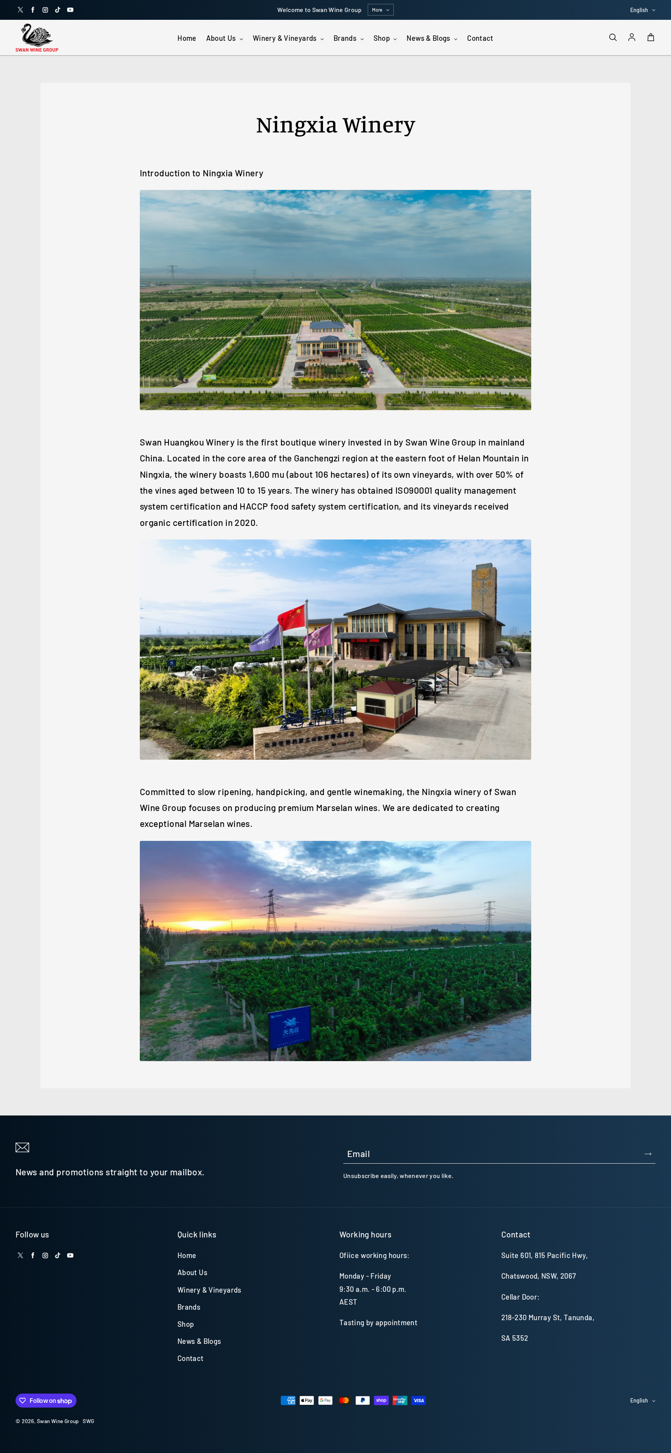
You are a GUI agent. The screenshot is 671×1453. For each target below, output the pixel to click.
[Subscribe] (648, 1154)
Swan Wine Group (58, 1421)
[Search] (612, 37)
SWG (88, 1421)
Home (186, 38)
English (639, 10)
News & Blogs (429, 38)
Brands (346, 38)
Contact (480, 38)
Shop (383, 38)
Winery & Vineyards (285, 38)
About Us (222, 38)
